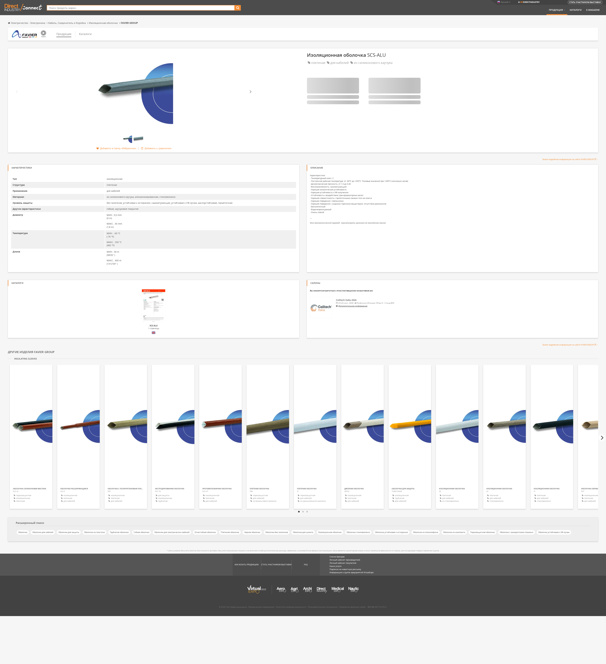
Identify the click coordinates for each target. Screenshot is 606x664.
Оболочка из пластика (94, 532)
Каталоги (576, 10)
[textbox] (141, 8)
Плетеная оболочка (230, 532)
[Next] (250, 91)
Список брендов (337, 556)
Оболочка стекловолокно (358, 532)
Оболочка (22, 532)
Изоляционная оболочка (330, 532)
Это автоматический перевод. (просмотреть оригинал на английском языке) (348, 223)
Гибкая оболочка (141, 532)
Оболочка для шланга (303, 532)
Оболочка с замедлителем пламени (516, 532)
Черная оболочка (252, 532)
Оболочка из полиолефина (425, 532)
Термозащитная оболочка (482, 532)
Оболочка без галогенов (276, 532)
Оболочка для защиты (68, 532)
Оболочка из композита (454, 532)
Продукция (556, 10)
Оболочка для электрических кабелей (172, 532)
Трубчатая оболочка (119, 532)
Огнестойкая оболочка (205, 532)
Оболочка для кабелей (42, 532)
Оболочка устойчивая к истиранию (391, 532)
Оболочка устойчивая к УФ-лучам (554, 532)
